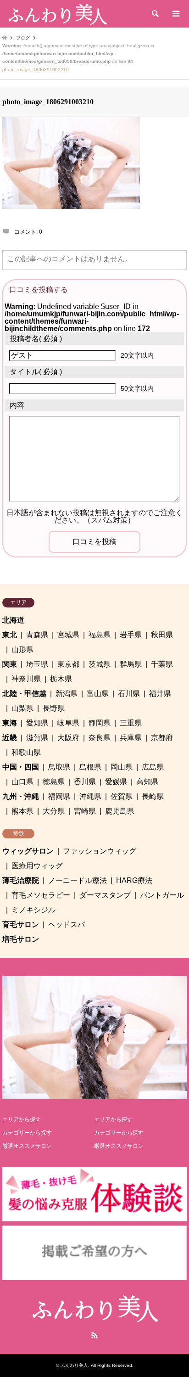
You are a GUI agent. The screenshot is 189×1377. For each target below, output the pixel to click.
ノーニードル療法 (77, 880)
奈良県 (100, 738)
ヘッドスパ (66, 924)
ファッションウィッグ (99, 851)
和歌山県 (26, 752)
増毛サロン (20, 939)
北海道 (13, 620)
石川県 (129, 693)
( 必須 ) (36, 339)
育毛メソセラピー (40, 895)
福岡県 (59, 796)
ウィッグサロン (28, 851)
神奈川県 (26, 679)
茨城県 (100, 664)
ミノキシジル (33, 910)
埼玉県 (37, 664)
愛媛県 (116, 782)
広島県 (153, 767)
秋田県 (162, 635)
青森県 (37, 635)
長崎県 (153, 796)
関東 (9, 664)
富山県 (98, 693)
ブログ (23, 37)
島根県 (90, 767)
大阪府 (68, 738)
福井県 (160, 693)
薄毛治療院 (20, 880)
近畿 (9, 738)
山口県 (22, 782)
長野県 (54, 708)
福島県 (100, 635)
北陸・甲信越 (24, 693)
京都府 (162, 738)
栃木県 (61, 679)
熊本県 (22, 811)
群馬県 (131, 664)
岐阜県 (68, 723)
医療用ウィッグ (37, 866)
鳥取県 (59, 767)
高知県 (147, 782)
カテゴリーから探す (27, 1133)
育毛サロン (20, 924)
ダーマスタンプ (105, 895)
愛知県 (37, 723)
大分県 (54, 811)
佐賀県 (122, 796)
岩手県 (131, 635)
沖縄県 (90, 796)
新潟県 (67, 693)
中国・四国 (20, 767)
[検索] (154, 14)
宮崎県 (85, 811)
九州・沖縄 (20, 796)
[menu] (175, 14)
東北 (9, 635)
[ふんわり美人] (56, 14)
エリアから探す (21, 1119)
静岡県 (100, 723)
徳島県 (54, 782)
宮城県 (68, 635)
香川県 (85, 782)
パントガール (162, 895)
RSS (94, 1335)
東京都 (68, 664)
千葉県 (162, 664)
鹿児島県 (119, 811)
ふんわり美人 (74, 1365)
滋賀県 (37, 738)
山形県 (22, 649)
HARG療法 (134, 880)
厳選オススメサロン (27, 1146)
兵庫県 (131, 738)
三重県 (131, 723)
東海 (9, 723)
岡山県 (122, 767)
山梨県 (22, 708)
